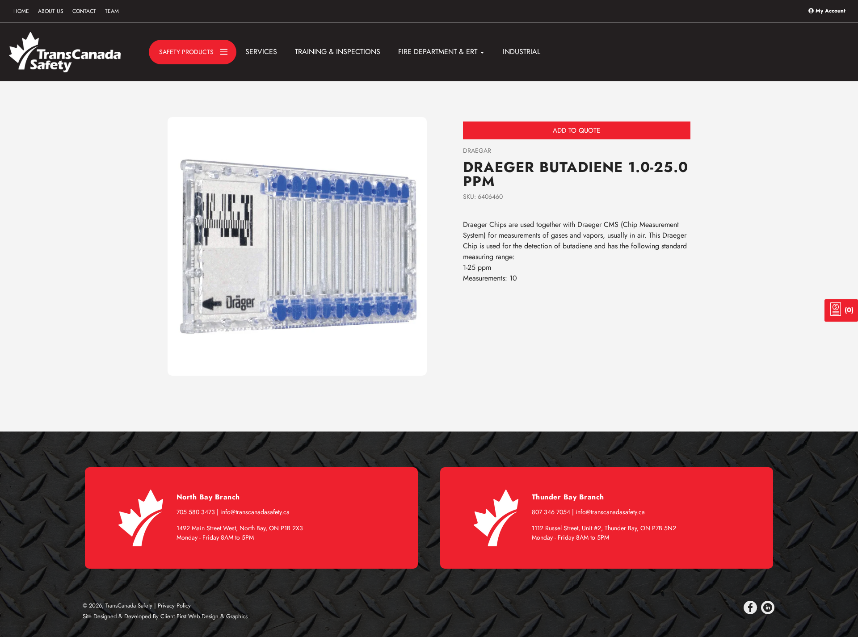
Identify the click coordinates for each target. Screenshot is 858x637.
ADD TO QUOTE (576, 130)
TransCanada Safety (128, 605)
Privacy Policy (174, 605)
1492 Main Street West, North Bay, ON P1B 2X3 (240, 528)
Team (112, 11)
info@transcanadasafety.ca (255, 511)
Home (21, 11)
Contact (84, 11)
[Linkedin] (767, 607)
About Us (50, 11)
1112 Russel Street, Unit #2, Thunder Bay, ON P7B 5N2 (604, 528)
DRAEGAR (477, 150)
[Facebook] (750, 607)
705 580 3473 (196, 511)
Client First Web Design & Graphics (204, 616)
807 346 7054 (551, 511)
